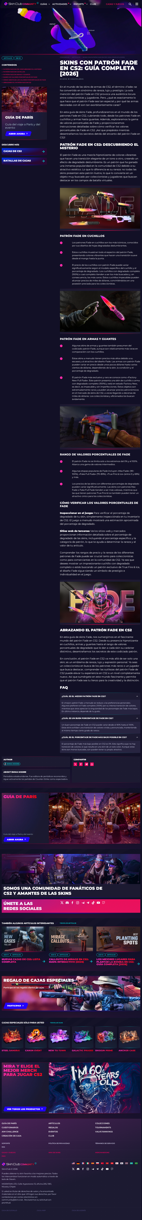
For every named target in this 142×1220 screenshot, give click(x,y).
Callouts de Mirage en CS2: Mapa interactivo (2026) (68, 960)
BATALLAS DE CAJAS (17, 160)
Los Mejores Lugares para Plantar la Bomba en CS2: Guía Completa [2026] (115, 962)
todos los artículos (68, 923)
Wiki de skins (54, 1152)
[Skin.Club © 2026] (19, 1164)
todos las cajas (56, 1023)
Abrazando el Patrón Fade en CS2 (17, 82)
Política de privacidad (59, 1143)
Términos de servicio (105, 1143)
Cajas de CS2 (12, 151)
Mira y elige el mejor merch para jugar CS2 (22, 1070)
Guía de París (19, 117)
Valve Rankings (104, 1131)
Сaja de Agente (79, 1210)
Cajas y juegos (115, 4)
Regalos (53, 1127)
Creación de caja (11, 1136)
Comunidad (65, 57)
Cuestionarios (10, 1127)
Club (93, 4)
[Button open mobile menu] (136, 4)
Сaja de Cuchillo (9, 1210)
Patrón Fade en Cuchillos (14, 72)
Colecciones (102, 1123)
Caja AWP (41, 1210)
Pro (4, 1156)
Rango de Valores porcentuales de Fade (20, 77)
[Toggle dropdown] (49, 4)
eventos (53, 1131)
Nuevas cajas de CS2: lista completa (21, 960)
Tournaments (103, 1127)
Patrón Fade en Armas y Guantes (16, 74)
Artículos (8, 58)
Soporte (6, 1143)
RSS (3, 1147)
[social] (73, 1169)
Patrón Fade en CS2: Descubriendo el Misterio (22, 69)
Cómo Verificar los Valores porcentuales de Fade (24, 80)
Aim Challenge (10, 1131)
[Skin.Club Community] (21, 4)
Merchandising (102, 1152)
